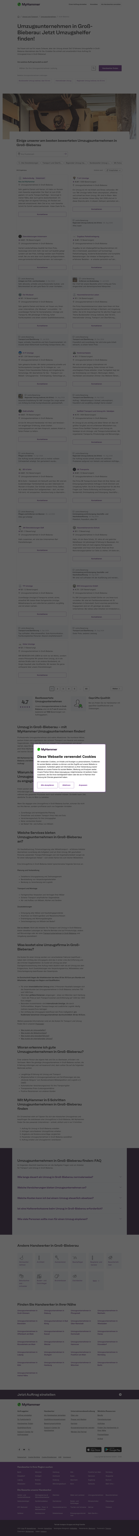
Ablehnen (66, 785)
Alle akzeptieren (47, 785)
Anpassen (83, 785)
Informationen (64, 772)
